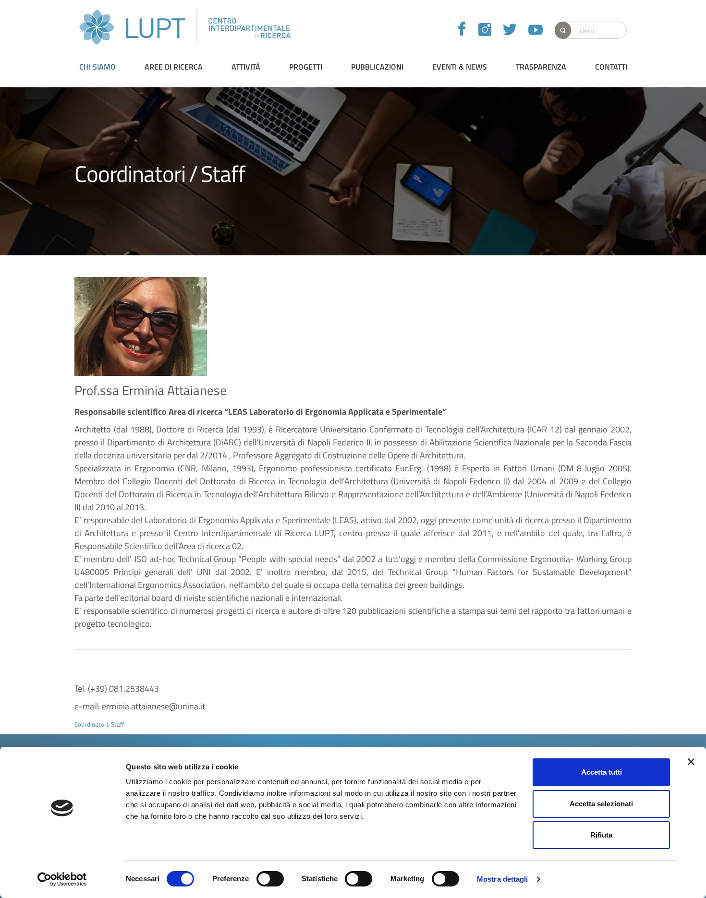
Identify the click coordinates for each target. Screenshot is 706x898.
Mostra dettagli (502, 879)
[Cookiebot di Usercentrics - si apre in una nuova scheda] (62, 879)
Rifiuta (601, 835)
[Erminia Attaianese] (140, 326)
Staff (223, 173)
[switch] (270, 878)
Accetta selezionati (601, 804)
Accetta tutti (601, 772)
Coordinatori (129, 173)
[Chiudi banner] (691, 761)
